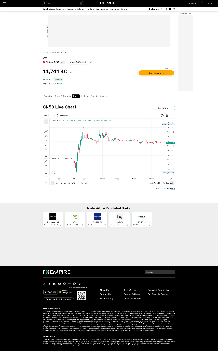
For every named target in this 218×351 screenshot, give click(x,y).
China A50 (55, 52)
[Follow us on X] (161, 8)
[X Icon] (44, 283)
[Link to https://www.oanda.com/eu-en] (171, 189)
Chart (76, 96)
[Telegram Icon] (69, 283)
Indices (46, 52)
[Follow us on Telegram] (173, 8)
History (84, 96)
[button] (4, 3)
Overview (48, 96)
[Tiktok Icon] (79, 283)
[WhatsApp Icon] (74, 283)
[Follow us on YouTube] (169, 8)
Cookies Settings (132, 294)
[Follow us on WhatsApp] (165, 8)
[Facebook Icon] (49, 283)
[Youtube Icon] (59, 283)
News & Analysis (63, 96)
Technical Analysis (99, 96)
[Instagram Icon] (64, 283)
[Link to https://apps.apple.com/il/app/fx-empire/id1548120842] (50, 292)
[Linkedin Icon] (54, 283)
